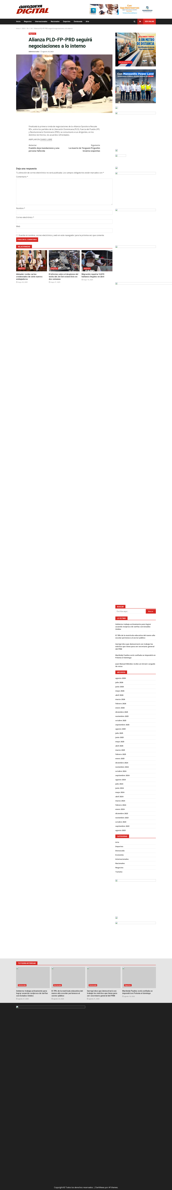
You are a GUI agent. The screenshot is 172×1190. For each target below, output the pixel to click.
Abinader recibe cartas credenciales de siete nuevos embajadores (31, 260)
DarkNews (99, 1187)
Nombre (20, 208)
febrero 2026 (120, 703)
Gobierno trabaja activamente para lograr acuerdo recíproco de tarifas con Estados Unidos (133, 626)
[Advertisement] (123, 9)
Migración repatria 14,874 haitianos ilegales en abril (97, 260)
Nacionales (55, 21)
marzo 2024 (120, 801)
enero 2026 (119, 708)
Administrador (34, 52)
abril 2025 (119, 746)
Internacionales (41, 21)
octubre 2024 (120, 771)
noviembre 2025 (122, 716)
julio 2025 (119, 733)
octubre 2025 (120, 720)
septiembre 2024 (122, 775)
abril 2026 (119, 695)
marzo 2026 (120, 699)
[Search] (134, 21)
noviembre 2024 (122, 767)
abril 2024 (119, 796)
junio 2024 (119, 788)
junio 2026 (119, 687)
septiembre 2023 (122, 826)
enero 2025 (119, 758)
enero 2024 (119, 809)
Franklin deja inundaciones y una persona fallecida (44, 148)
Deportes (66, 21)
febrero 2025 (120, 754)
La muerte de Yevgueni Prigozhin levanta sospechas (84, 148)
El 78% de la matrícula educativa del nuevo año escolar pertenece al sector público (68, 977)
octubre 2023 (120, 822)
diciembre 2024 (121, 763)
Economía (119, 855)
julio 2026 (119, 682)
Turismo (118, 872)
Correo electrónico (25, 217)
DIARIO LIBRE (46, 139)
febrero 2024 (120, 805)
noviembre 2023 (122, 818)
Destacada (78, 21)
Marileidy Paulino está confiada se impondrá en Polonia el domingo (139, 977)
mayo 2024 (119, 792)
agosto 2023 (120, 830)
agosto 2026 (120, 678)
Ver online (149, 21)
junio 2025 (119, 737)
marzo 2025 (120, 750)
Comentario (22, 176)
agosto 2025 (120, 729)
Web (18, 226)
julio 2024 (119, 784)
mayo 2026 (119, 691)
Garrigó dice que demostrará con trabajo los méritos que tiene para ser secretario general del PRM (134, 646)
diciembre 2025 (121, 712)
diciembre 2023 (121, 813)
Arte (87, 21)
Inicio (18, 21)
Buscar (120, 607)
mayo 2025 (119, 741)
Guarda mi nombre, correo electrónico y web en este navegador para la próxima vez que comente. (61, 235)
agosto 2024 (120, 780)
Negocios (28, 21)
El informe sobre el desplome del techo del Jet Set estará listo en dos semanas (64, 260)
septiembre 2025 (122, 725)
